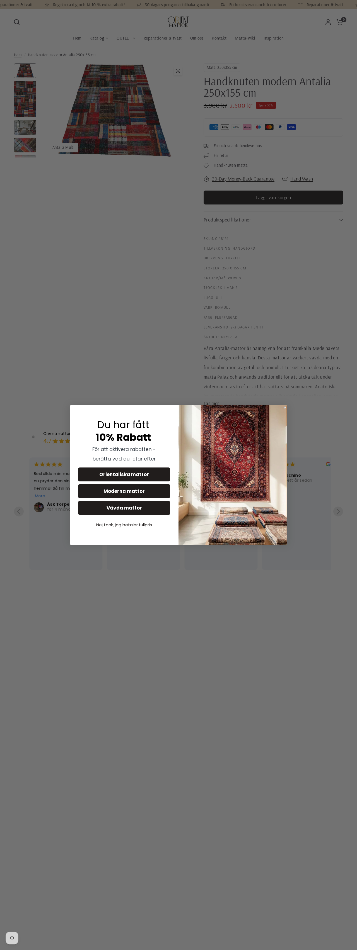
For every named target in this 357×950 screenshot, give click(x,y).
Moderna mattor (124, 491)
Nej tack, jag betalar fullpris (124, 525)
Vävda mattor (124, 508)
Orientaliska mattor (124, 474)
